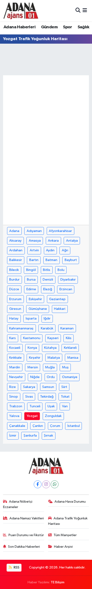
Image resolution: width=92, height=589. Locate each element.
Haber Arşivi (63, 546)
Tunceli (34, 406)
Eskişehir (35, 299)
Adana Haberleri (19, 27)
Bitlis (46, 270)
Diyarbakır (68, 279)
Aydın (50, 250)
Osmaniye (69, 377)
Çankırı (38, 426)
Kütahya (50, 347)
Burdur (14, 279)
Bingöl (31, 270)
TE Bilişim (57, 582)
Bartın (33, 260)
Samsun (48, 387)
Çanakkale (17, 426)
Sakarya (29, 387)
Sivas (29, 396)
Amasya (35, 240)
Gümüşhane (38, 309)
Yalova (14, 416)
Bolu (61, 270)
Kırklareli (70, 347)
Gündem (49, 27)
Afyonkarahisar (60, 231)
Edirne (31, 289)
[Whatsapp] (55, 484)
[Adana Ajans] (20, 10)
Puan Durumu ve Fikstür (26, 535)
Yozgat (32, 416)
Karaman (67, 328)
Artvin (34, 250)
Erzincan (65, 289)
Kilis (68, 338)
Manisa (72, 357)
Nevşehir (16, 377)
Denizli (48, 279)
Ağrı (65, 250)
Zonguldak (53, 416)
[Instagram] (46, 484)
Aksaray (15, 240)
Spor (67, 27)
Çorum (55, 426)
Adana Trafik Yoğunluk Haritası (68, 521)
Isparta (31, 318)
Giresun (15, 309)
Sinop (13, 396)
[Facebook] (38, 484)
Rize (12, 387)
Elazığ (47, 289)
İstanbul (73, 426)
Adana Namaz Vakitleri (26, 518)
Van (65, 406)
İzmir (12, 435)
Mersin (32, 367)
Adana (14, 231)
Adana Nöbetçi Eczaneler (18, 504)
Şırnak (48, 435)
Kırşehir (34, 357)
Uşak (51, 406)
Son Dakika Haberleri (24, 546)
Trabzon (15, 406)
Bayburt (71, 260)
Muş (65, 367)
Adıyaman (34, 231)
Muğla (50, 367)
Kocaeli (14, 347)
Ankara (53, 240)
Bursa (31, 279)
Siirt (64, 387)
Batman (51, 260)
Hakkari (59, 309)
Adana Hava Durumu (70, 501)
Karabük (47, 328)
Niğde (35, 377)
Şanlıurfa (30, 435)
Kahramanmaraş (21, 328)
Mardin (14, 367)
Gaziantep (57, 299)
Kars (12, 338)
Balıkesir (15, 260)
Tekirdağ (47, 396)
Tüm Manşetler (65, 535)
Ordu (51, 377)
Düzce (14, 289)
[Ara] (77, 10)
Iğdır (47, 318)
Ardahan (15, 250)
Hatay (13, 318)
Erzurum (15, 299)
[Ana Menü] (85, 10)
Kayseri (53, 338)
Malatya (53, 357)
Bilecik (14, 270)
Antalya (72, 240)
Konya (32, 347)
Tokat (65, 396)
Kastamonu (31, 338)
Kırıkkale (15, 357)
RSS (16, 567)
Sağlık (83, 27)
